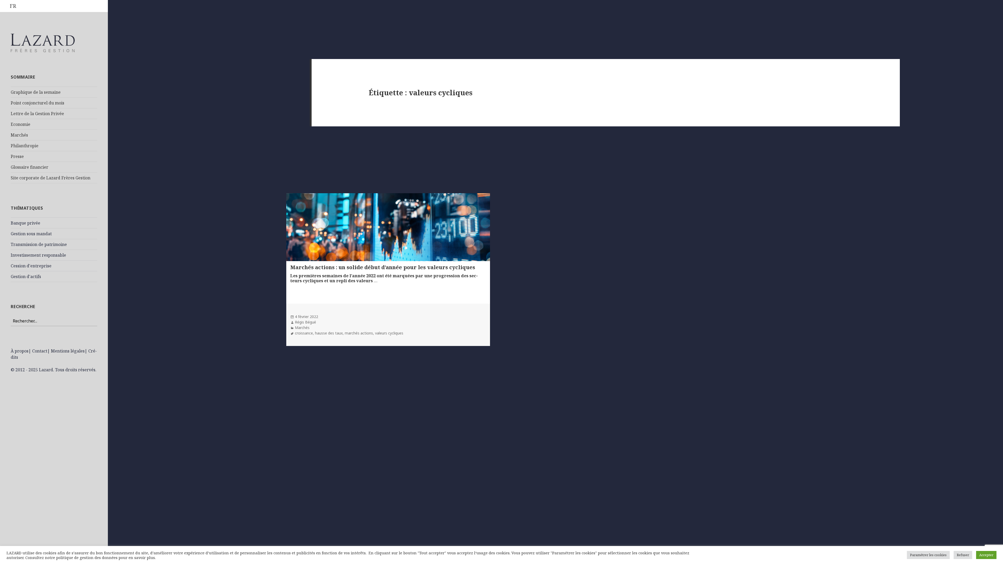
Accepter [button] (986, 555)
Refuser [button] (963, 555)
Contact (39, 351)
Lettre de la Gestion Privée (37, 113)
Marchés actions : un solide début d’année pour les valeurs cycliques (382, 267)
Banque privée (25, 223)
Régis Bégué (305, 322)
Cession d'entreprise (31, 266)
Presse (17, 156)
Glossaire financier (29, 167)
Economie (20, 124)
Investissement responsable (38, 255)
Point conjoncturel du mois (37, 103)
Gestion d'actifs (26, 276)
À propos (19, 351)
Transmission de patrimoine (39, 244)
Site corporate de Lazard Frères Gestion (50, 178)
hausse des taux (329, 333)
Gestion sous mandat (31, 234)
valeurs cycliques (389, 333)
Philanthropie (24, 146)
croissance (304, 333)
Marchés (19, 135)
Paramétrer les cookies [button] (928, 555)
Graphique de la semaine (36, 92)
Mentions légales (68, 351)
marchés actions (359, 333)
